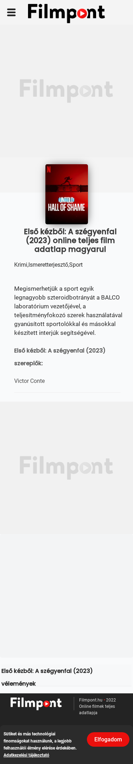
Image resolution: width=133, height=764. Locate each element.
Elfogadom (108, 739)
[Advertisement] (66, 91)
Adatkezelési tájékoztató (26, 755)
